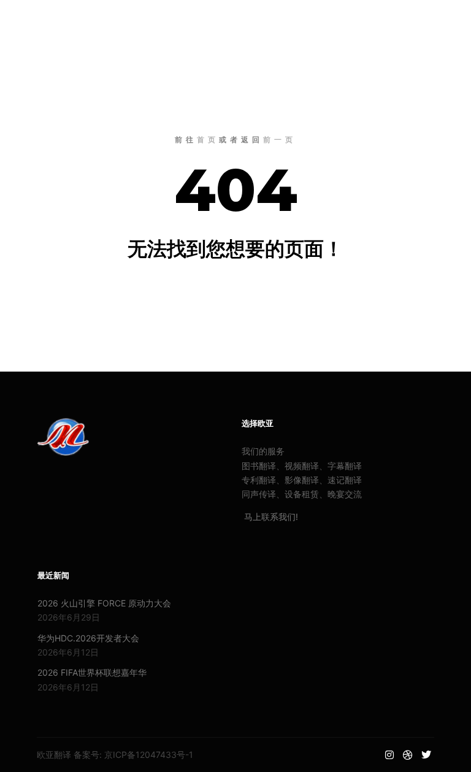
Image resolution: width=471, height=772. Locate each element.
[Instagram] (402, 21)
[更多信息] (342, 21)
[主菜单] (364, 21)
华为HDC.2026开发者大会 (88, 638)
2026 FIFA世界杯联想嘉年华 (92, 672)
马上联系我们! (270, 516)
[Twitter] (438, 21)
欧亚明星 (55, 21)
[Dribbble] (420, 21)
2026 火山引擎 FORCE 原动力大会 (104, 603)
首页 (208, 139)
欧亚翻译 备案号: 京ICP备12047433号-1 (115, 754)
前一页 (279, 139)
